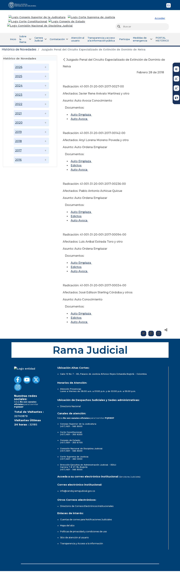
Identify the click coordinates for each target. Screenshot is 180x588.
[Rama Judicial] (24, 5)
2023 (18, 94)
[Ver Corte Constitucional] (28, 21)
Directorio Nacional (70, 406)
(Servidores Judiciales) (129, 476)
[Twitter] (143, 333)
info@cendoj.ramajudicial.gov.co (77, 491)
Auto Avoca (79, 119)
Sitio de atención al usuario (74, 537)
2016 (18, 160)
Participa (124, 39)
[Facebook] (151, 333)
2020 (18, 122)
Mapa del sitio (67, 525)
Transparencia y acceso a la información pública (101, 39)
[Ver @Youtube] (27, 379)
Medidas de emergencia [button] (140, 39)
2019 (18, 132)
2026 (18, 67)
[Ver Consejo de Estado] (67, 21)
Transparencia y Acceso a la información (81, 543)
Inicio (13, 39)
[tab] (30, 58)
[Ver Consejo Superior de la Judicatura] (37, 17)
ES (169, 6)
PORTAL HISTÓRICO (162, 39)
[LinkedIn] (158, 333)
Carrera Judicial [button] (38, 39)
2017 (18, 150)
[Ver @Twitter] (36, 379)
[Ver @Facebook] (17, 379)
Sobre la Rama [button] (22, 39)
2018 (18, 141)
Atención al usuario (77, 39)
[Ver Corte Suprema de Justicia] (91, 17)
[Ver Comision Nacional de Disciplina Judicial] (40, 26)
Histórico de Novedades (19, 49)
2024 (18, 85)
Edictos (76, 165)
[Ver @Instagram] (17, 387)
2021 (18, 113)
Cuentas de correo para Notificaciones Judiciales (86, 519)
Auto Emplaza (81, 114)
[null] (64, 59)
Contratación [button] (57, 39)
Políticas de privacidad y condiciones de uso (83, 531)
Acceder (160, 18)
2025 (18, 76)
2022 (18, 104)
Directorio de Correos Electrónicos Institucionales (86, 506)
